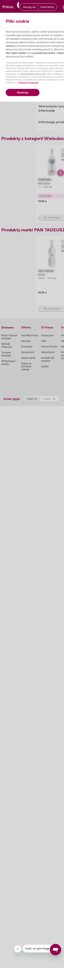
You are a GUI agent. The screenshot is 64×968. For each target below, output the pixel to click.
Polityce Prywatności (28, 82)
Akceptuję (22, 92)
